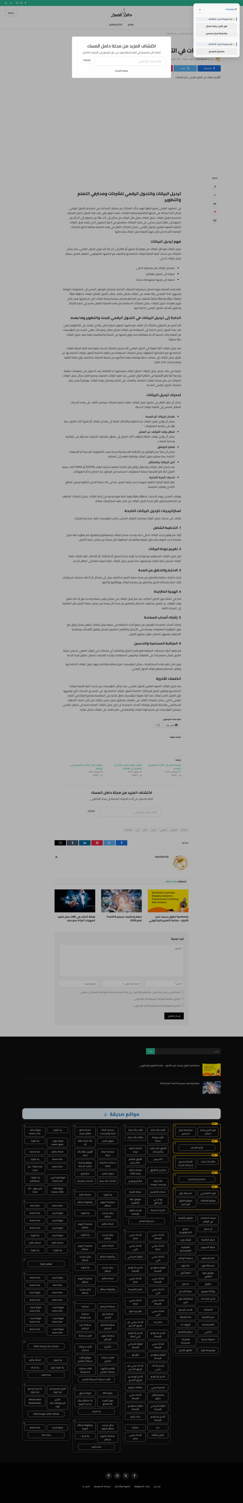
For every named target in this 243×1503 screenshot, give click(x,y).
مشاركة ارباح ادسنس (216, 33)
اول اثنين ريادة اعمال (216, 26)
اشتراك (87, 59)
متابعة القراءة (121, 71)
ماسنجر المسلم (216, 51)
